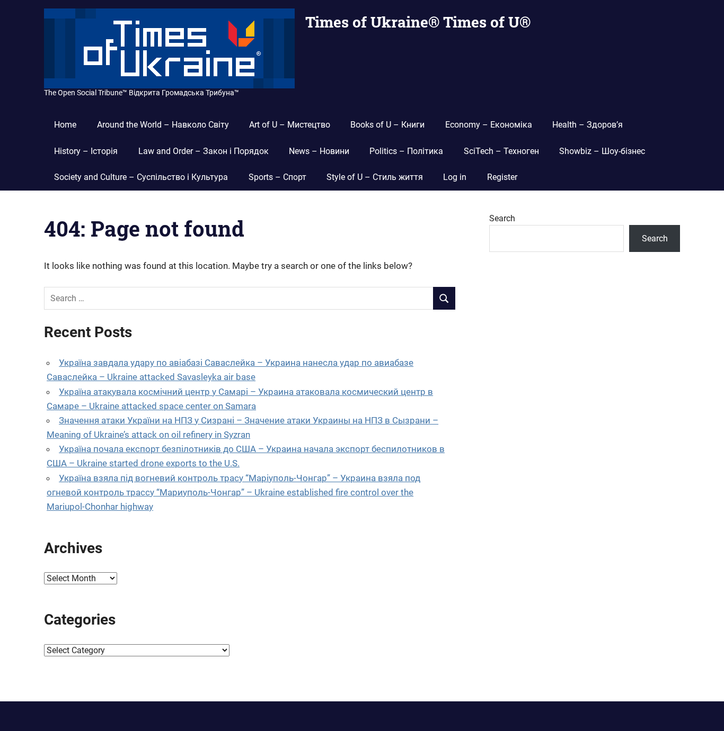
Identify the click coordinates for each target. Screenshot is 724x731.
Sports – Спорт (277, 177)
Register (502, 177)
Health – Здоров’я (587, 125)
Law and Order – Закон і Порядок (203, 151)
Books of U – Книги (387, 125)
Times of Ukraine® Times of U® (418, 22)
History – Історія (86, 151)
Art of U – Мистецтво (289, 125)
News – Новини (319, 151)
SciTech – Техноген (501, 151)
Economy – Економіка (488, 125)
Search (502, 218)
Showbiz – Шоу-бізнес (602, 151)
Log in (454, 177)
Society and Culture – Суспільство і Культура (141, 177)
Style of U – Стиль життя (374, 177)
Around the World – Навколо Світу (163, 125)
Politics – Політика (406, 151)
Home (65, 125)
